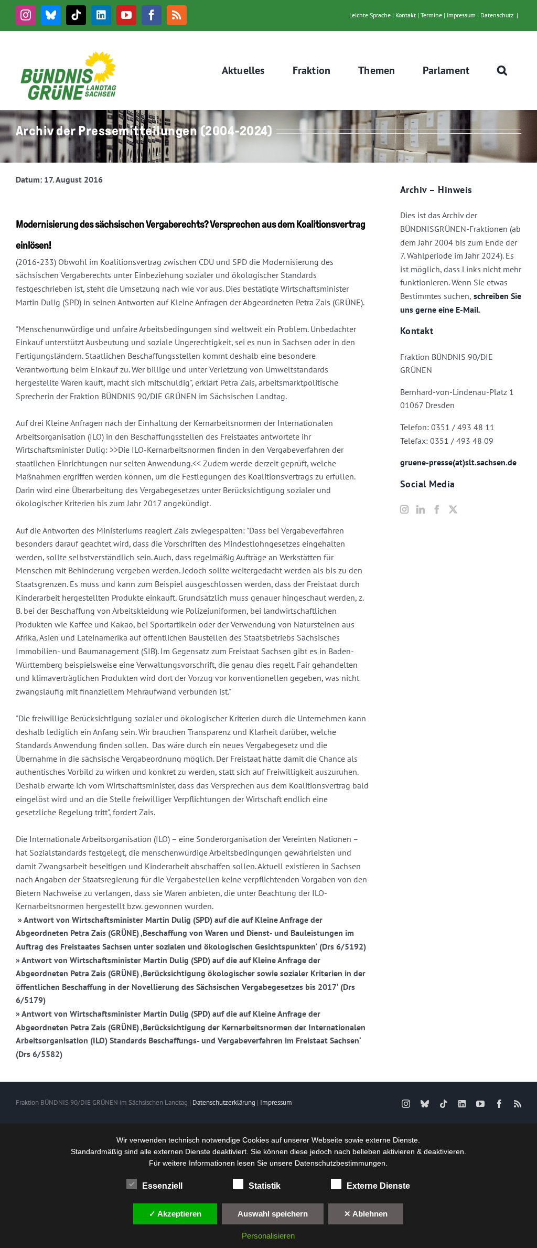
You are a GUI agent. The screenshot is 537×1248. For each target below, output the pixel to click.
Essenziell (162, 1185)
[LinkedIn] (420, 509)
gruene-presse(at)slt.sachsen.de (458, 462)
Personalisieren (268, 1235)
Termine (431, 15)
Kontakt (405, 15)
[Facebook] (437, 509)
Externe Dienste (378, 1185)
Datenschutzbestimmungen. (341, 1163)
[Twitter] (453, 509)
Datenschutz (496, 15)
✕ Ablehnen (366, 1213)
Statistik (265, 1185)
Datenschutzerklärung (223, 1102)
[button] (502, 70)
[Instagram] (404, 509)
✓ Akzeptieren (175, 1213)
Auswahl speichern (273, 1213)
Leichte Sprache (370, 15)
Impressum (461, 15)
